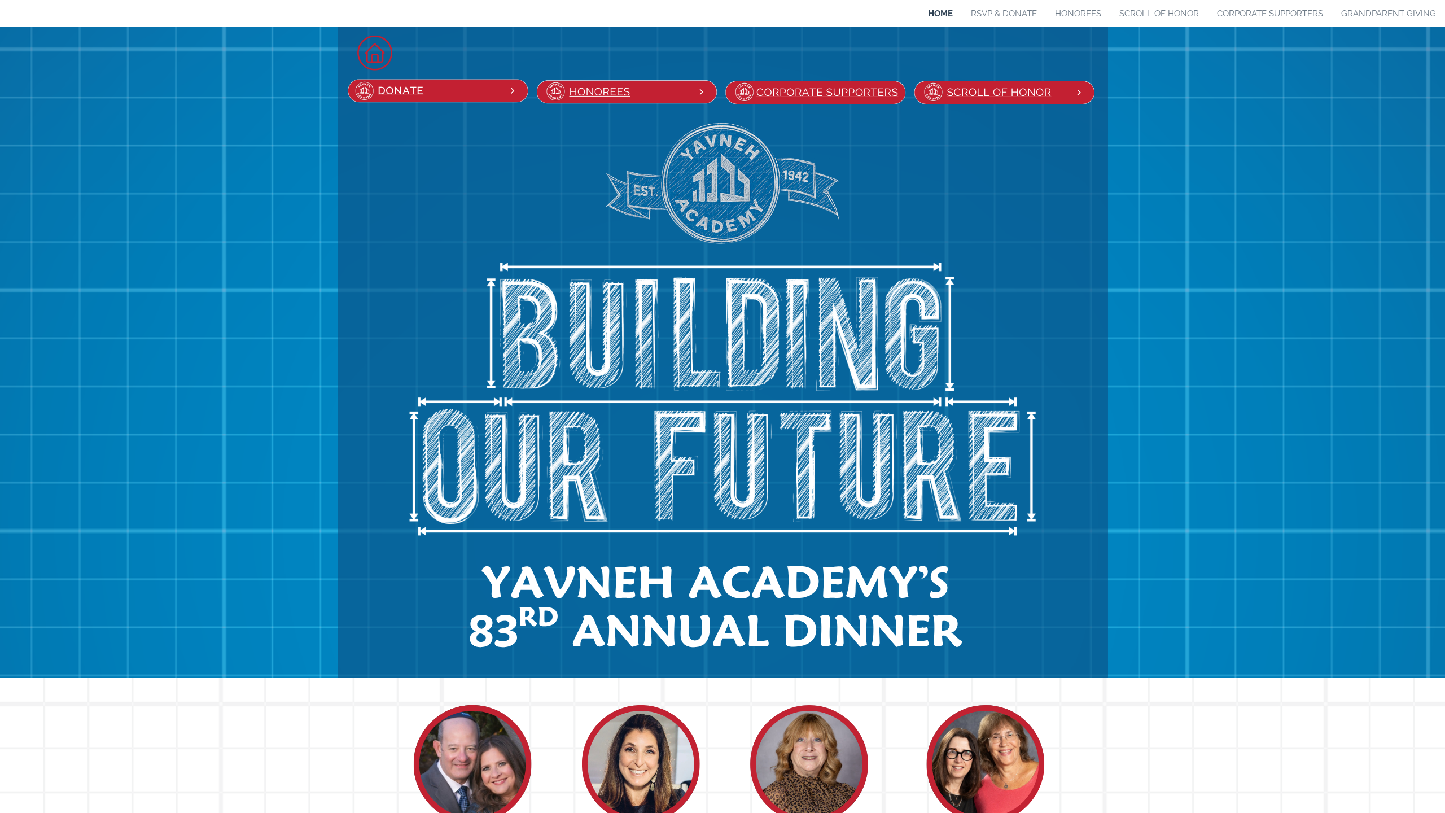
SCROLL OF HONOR (999, 92)
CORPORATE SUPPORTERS (827, 92)
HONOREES (600, 92)
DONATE (400, 91)
